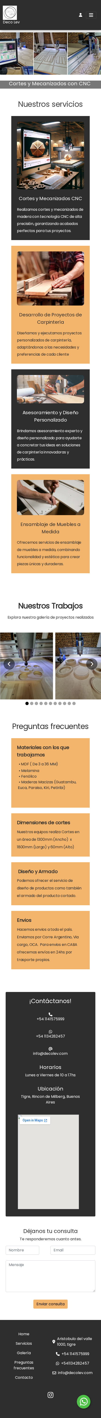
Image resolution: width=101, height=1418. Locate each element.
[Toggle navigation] (91, 15)
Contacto (24, 1377)
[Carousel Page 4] (41, 703)
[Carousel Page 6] (50, 703)
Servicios (24, 1343)
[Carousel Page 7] (55, 703)
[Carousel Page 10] (69, 703)
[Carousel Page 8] (60, 703)
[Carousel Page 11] (74, 703)
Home (23, 1334)
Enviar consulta (50, 1304)
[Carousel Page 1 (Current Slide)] (27, 703)
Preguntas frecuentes (24, 1365)
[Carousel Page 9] (64, 703)
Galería (24, 1353)
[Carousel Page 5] (45, 703)
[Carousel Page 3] (36, 703)
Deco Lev (11, 22)
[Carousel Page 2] (31, 703)
